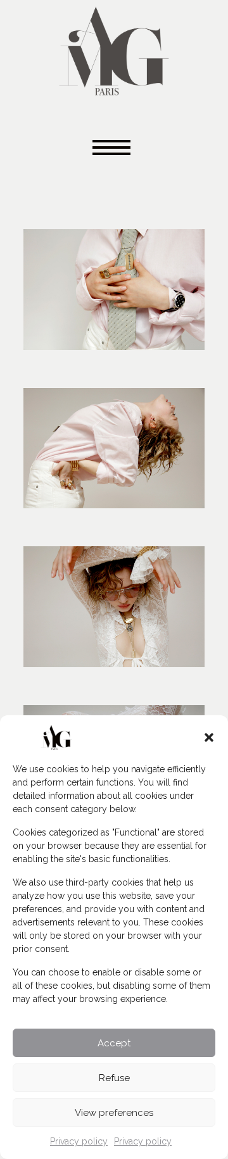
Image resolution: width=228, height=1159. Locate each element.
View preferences (114, 1112)
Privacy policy (79, 1141)
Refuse (114, 1078)
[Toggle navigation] (114, 148)
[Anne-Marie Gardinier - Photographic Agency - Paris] (114, 49)
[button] (209, 737)
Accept (114, 1043)
